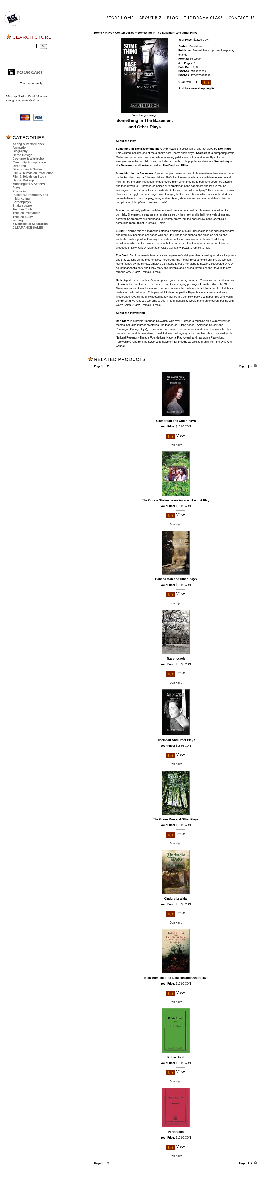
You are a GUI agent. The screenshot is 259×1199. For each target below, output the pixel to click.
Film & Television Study (29, 176)
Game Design (22, 155)
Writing (18, 220)
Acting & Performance (29, 144)
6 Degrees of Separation (30, 224)
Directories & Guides (28, 169)
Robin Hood (175, 1057)
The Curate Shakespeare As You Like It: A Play (175, 500)
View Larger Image (144, 115)
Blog (172, 18)
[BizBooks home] (12, 18)
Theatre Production (26, 213)
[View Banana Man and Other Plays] (180, 596)
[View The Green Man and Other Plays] (180, 836)
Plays (17, 187)
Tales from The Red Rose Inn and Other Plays (175, 978)
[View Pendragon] (180, 1149)
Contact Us (242, 18)
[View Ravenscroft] (180, 676)
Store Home (120, 18)
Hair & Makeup (23, 180)
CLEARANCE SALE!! (28, 227)
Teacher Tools (23, 209)
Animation (20, 147)
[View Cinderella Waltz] (180, 915)
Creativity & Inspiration (29, 162)
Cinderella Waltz (175, 898)
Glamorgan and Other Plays (176, 421)
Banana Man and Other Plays (176, 579)
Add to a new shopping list (197, 88)
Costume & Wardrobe (28, 158)
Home (98, 32)
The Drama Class (203, 18)
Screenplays (22, 202)
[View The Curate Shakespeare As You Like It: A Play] (180, 517)
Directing (19, 166)
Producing (20, 191)
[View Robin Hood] (180, 1074)
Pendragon (176, 1132)
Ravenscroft (176, 658)
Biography (20, 151)
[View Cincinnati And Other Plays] (180, 757)
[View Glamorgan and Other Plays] (180, 438)
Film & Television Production (33, 173)
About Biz (150, 18)
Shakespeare (22, 205)
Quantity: (184, 81)
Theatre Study (23, 217)
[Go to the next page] (255, 366)
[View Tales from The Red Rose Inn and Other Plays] (180, 995)
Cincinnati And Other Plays (176, 740)
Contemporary (124, 32)
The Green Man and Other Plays (176, 819)
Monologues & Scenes (29, 184)
